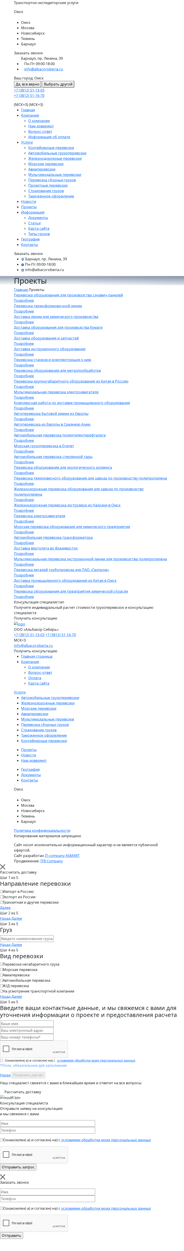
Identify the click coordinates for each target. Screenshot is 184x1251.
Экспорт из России (19, 896)
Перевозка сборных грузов (52, 179)
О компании (39, 120)
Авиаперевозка (16, 975)
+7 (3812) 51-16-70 (29, 95)
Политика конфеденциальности (42, 830)
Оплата (34, 677)
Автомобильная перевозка (26, 980)
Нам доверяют (41, 126)
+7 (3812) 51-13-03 (29, 90)
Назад (5, 918)
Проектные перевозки (48, 185)
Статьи (34, 223)
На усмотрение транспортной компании (38, 991)
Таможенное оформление (51, 196)
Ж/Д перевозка (16, 985)
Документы (38, 217)
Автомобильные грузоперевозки (57, 153)
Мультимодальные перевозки (54, 174)
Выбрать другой (58, 84)
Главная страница (37, 656)
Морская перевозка (20, 969)
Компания (30, 115)
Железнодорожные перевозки (55, 158)
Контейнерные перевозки (51, 147)
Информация (32, 212)
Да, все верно (27, 84)
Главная (28, 109)
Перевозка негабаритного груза (31, 964)
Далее (5, 907)
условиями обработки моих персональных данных (96, 1060)
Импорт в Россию (18, 891)
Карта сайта (38, 228)
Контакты (29, 244)
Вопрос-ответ (40, 131)
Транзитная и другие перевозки (31, 902)
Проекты (29, 206)
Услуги (27, 142)
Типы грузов (39, 233)
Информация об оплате (49, 136)
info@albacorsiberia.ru (43, 69)
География (30, 239)
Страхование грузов (46, 190)
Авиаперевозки (41, 169)
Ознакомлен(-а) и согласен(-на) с (70, 1060)
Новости (28, 201)
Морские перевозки (46, 163)
